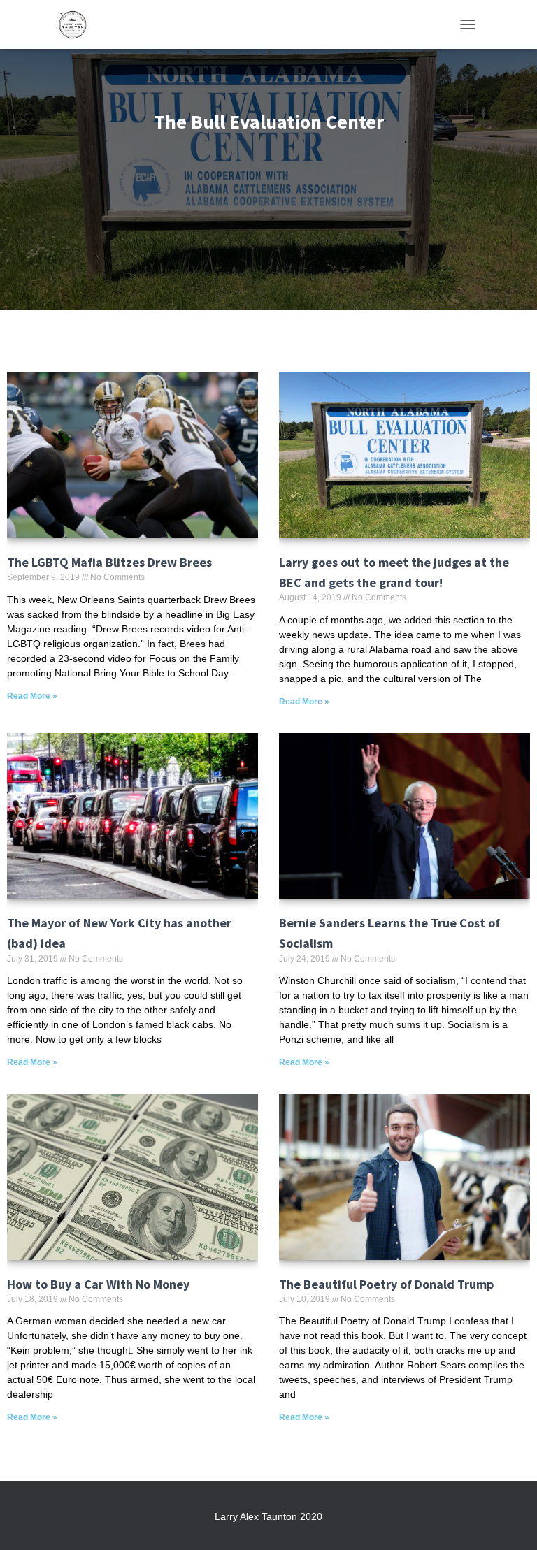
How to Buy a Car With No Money (98, 1284)
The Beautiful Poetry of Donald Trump (386, 1284)
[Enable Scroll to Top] (509, 1522)
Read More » (32, 696)
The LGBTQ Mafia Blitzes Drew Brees (109, 562)
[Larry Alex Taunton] (77, 24)
